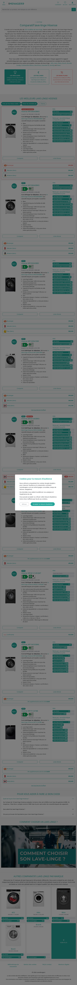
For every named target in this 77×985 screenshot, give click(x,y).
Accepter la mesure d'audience (42, 504)
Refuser (24, 504)
